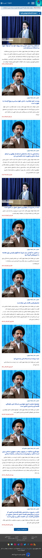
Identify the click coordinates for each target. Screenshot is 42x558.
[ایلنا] (38, 3)
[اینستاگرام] (21, 544)
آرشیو (16, 537)
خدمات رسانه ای (21, 540)
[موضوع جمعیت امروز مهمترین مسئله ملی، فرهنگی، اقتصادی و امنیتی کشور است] (21, 384)
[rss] (34, 545)
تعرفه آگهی (8, 537)
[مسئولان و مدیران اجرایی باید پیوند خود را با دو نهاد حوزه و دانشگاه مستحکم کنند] (21, 30)
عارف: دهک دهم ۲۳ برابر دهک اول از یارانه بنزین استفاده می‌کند (18, 8)
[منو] (32, 3)
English (10, 3)
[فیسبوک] (27, 544)
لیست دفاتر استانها (13, 538)
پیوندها (25, 538)
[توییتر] (24, 544)
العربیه (5, 3)
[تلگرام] (17, 544)
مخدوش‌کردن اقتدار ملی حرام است (28, 303)
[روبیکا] (8, 544)
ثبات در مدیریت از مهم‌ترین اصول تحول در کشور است (21, 207)
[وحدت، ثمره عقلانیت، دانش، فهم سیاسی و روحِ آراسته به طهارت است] (21, 81)
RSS (33, 538)
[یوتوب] (31, 544)
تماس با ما (34, 537)
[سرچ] (28, 3)
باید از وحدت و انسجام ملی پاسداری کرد (26, 359)
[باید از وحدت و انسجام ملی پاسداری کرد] (21, 339)
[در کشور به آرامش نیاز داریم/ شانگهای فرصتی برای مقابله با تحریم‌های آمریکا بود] (21, 233)
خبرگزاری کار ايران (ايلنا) (26, 548)
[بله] (11, 544)
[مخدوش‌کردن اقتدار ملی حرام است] (21, 283)
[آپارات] (14, 544)
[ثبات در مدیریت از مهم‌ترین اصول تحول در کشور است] (21, 192)
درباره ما (25, 537)
